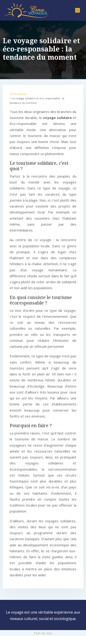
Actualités (20, 94)
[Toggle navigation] (77, 10)
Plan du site (43, 633)
